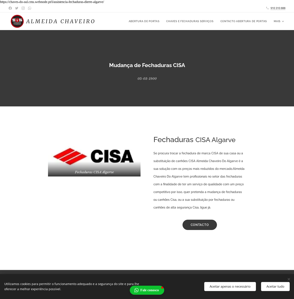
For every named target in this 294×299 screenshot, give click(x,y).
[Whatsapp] (29, 8)
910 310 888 (278, 8)
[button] (147, 290)
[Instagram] (23, 8)
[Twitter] (16, 8)
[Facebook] (10, 8)
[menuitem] (145, 21)
